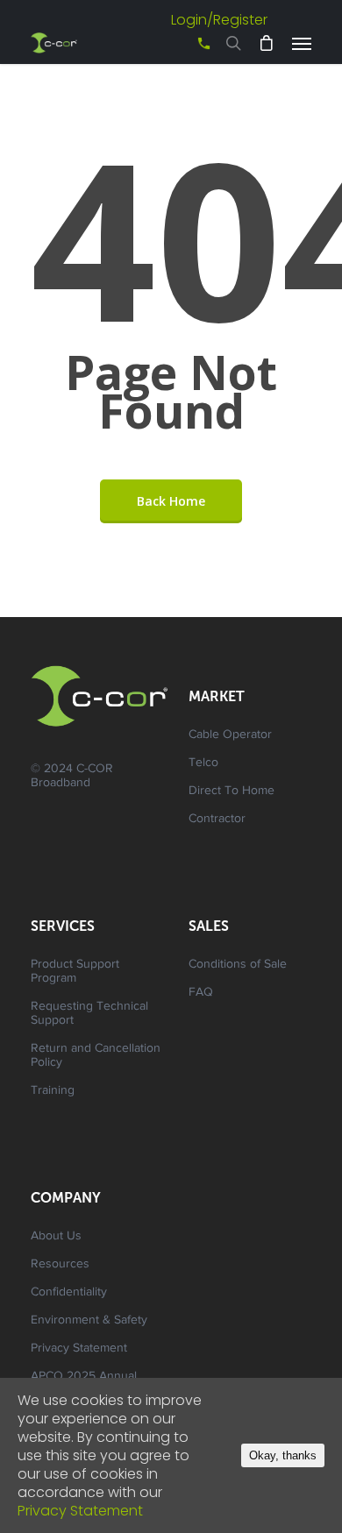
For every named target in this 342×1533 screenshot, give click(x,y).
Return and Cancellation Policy (95, 1056)
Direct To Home (231, 791)
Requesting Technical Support (89, 1014)
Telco (203, 763)
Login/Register (219, 20)
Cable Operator (230, 735)
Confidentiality (69, 1293)
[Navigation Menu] (301, 43)
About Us (56, 1237)
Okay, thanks (283, 1455)
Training (53, 1091)
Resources (60, 1265)
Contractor (217, 819)
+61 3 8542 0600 (188, 49)
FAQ (201, 993)
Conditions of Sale (238, 965)
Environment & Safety (89, 1321)
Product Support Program (75, 972)
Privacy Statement (79, 1349)
